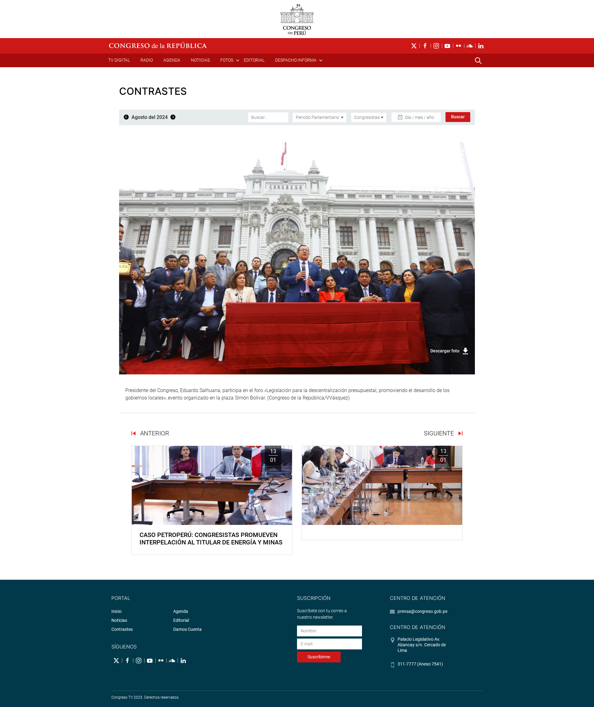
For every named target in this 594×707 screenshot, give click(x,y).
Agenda (171, 60)
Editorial (254, 60)
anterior (154, 433)
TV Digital (119, 60)
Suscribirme (319, 656)
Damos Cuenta (187, 629)
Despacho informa (295, 60)
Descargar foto (444, 350)
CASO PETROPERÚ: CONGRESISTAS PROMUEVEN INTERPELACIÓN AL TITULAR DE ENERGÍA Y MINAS (211, 538)
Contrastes (122, 629)
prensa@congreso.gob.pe (422, 611)
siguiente (439, 433)
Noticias (200, 60)
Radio (146, 60)
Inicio (116, 611)
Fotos (226, 60)
